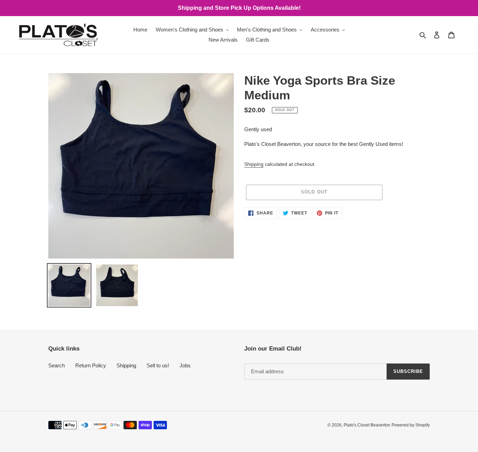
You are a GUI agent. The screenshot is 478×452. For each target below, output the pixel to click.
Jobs (185, 365)
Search (56, 365)
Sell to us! (158, 365)
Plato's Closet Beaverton (367, 425)
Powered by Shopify (411, 425)
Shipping (253, 164)
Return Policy (90, 365)
